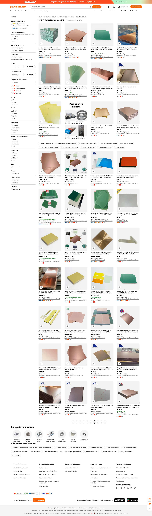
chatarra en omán (61, 447)
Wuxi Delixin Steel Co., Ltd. (98, 260)
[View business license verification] (92, 513)
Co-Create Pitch (18, 471)
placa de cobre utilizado (106, 147)
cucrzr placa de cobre (96, 447)
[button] (90, 7)
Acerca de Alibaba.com (20, 464)
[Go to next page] (104, 422)
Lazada (76, 508)
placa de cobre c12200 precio (78, 447)
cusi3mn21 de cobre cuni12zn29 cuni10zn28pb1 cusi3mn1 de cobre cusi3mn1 (33, 447)
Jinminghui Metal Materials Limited (126, 55)
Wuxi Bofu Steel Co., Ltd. (97, 94)
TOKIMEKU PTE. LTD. (122, 221)
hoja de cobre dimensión (89, 147)
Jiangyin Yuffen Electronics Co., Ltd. (100, 300)
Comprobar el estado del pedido (125, 474)
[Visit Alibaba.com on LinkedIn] (121, 488)
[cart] (114, 7)
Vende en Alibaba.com (122, 467)
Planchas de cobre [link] (81, 16)
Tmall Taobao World (67, 508)
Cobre (72, 16)
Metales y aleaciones (50, 16)
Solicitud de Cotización (71, 471)
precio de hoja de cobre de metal (109, 143)
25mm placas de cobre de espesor (49, 147)
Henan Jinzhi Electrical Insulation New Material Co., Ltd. (50, 94)
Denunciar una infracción (97, 486)
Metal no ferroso (63, 16)
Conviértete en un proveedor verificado (127, 477)
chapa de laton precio (126, 451)
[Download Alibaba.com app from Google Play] (132, 500)
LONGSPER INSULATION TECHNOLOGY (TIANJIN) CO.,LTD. (128, 183)
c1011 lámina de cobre (127, 143)
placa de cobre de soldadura (21, 451)
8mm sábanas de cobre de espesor (67, 143)
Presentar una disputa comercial (99, 474)
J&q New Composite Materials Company (50, 55)
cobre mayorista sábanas (47, 143)
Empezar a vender (121, 471)
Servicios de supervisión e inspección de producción (49, 481)
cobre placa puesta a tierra (74, 451)
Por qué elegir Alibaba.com (21, 467)
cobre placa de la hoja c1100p (70, 147)
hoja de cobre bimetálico (113, 447)
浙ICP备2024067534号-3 (121, 513)
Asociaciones (120, 481)
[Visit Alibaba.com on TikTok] (135, 488)
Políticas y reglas (43, 486)
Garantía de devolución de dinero (48, 471)
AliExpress (51, 508)
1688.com (58, 508)
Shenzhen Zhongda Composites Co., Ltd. (76, 221)
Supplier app (87, 500)
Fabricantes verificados (71, 467)
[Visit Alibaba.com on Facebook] (117, 488)
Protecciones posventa (45, 477)
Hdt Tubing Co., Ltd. (70, 55)
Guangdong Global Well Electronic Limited (76, 338)
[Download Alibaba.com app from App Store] (119, 500)
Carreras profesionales (20, 477)
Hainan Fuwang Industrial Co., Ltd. (100, 133)
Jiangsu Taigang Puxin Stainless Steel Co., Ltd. (50, 299)
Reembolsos (94, 477)
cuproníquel (17, 455)
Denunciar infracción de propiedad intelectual (100, 481)
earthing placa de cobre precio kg (53, 451)
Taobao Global (83, 508)
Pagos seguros (43, 467)
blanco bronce (36, 451)
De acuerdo (30, 66)
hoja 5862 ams (120, 147)
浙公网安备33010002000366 (104, 513)
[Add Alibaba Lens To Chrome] (39, 500)
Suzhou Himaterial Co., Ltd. (72, 183)
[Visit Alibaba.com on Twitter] (124, 488)
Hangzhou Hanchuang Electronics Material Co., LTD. (128, 94)
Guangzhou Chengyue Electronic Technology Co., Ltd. (128, 338)
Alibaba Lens (22, 500)
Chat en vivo (94, 471)
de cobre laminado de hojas (109, 451)
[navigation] (23, 219)
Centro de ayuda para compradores (100, 467)
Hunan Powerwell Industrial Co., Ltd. (48, 135)
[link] (149, 499)
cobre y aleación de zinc (130, 447)
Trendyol (94, 508)
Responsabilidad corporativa (21, 474)
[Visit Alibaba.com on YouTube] (131, 488)
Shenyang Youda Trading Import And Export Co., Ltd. (102, 57)
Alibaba (40, 16)
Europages (101, 508)
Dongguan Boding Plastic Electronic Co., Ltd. (128, 260)
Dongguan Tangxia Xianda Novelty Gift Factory (50, 261)
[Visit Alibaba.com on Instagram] (128, 488)
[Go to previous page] (73, 422)
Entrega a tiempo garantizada (47, 474)
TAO (90, 508)
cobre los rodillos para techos (88, 143)
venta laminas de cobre (91, 451)
